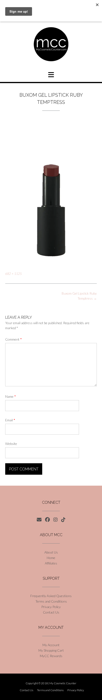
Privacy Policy (51, 607)
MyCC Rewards (51, 656)
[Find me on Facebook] (47, 519)
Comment (13, 339)
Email (10, 420)
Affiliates (51, 563)
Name (10, 396)
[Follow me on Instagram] (55, 519)
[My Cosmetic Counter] (51, 44)
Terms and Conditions (51, 601)
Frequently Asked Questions (51, 596)
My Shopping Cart (51, 650)
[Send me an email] (39, 519)
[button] (51, 75)
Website (11, 444)
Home (51, 558)
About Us (51, 552)
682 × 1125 (13, 274)
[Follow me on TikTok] (63, 519)
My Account (51, 645)
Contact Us (51, 612)
